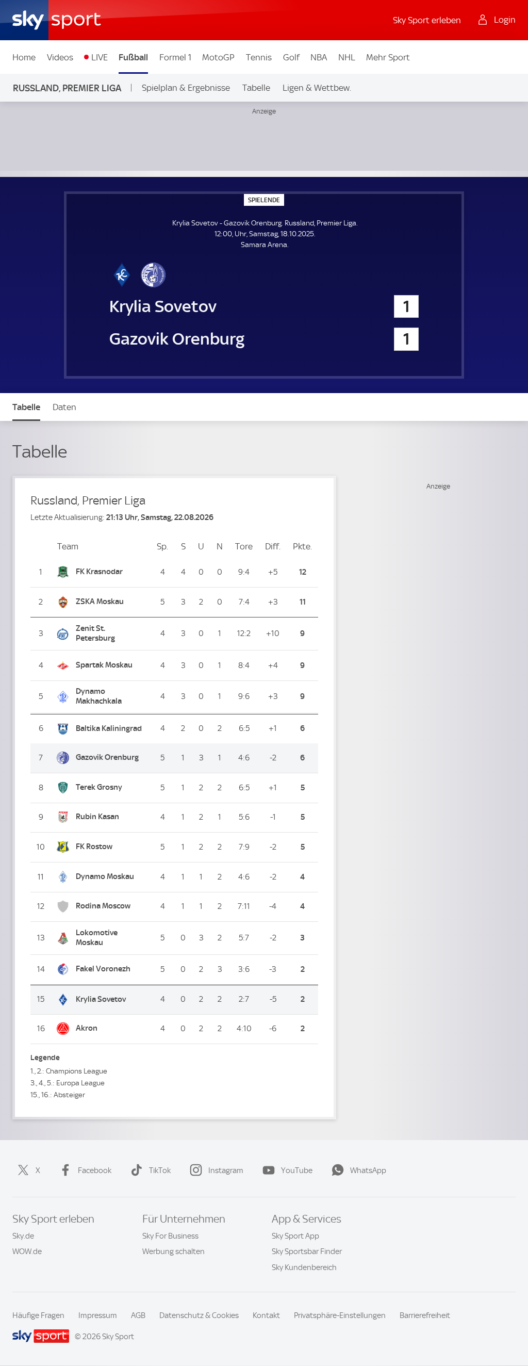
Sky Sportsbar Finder (307, 1251)
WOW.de (27, 1251)
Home (24, 57)
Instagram (225, 1170)
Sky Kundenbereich (304, 1267)
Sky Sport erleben (427, 20)
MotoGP (218, 57)
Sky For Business (170, 1236)
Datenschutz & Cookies (199, 1315)
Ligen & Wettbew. (317, 88)
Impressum (97, 1315)
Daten (64, 407)
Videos (60, 57)
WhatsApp (368, 1170)
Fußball (133, 57)
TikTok (160, 1170)
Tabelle (256, 88)
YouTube (296, 1170)
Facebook (94, 1170)
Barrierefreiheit (425, 1315)
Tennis (259, 57)
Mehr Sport (388, 57)
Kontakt (266, 1315)
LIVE (99, 57)
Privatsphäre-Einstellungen (340, 1315)
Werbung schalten (173, 1251)
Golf (291, 57)
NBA (318, 57)
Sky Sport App (295, 1236)
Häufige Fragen (38, 1315)
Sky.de (23, 1236)
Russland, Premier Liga (67, 88)
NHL (346, 57)
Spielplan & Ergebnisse (186, 88)
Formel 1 (175, 57)
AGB (138, 1315)
